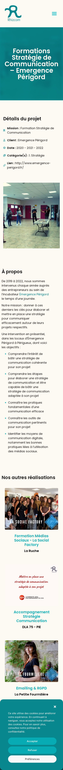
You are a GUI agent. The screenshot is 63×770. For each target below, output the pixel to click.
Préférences (32, 759)
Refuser (32, 750)
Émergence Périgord (34, 294)
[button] (55, 706)
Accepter (32, 741)
